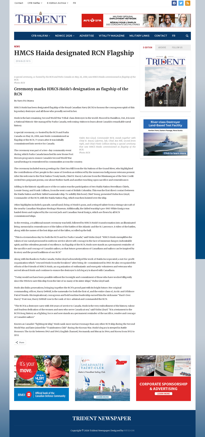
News (17, 46)
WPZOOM (129, 430)
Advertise (87, 35)
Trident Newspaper (101, 418)
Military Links (139, 35)
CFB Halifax (34, 3)
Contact (19, 3)
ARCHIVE (162, 47)
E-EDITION (147, 47)
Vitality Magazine (112, 35)
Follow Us (177, 47)
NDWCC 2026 (63, 35)
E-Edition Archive (56, 3)
